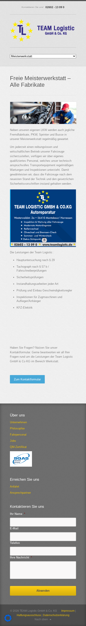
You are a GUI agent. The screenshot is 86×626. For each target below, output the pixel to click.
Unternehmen (18, 422)
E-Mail (14, 528)
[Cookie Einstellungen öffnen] (7, 620)
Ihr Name (17, 514)
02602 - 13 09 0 (54, 7)
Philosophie (17, 428)
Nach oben (41, 619)
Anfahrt (14, 486)
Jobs (13, 440)
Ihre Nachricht (21, 557)
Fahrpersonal (18, 434)
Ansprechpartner (20, 492)
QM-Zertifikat (18, 447)
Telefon (15, 543)
